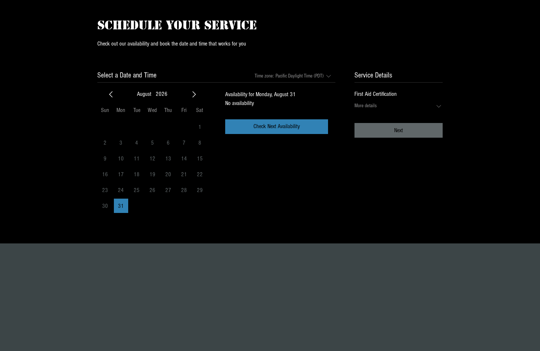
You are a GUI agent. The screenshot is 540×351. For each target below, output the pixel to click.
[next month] (194, 94)
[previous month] (111, 94)
